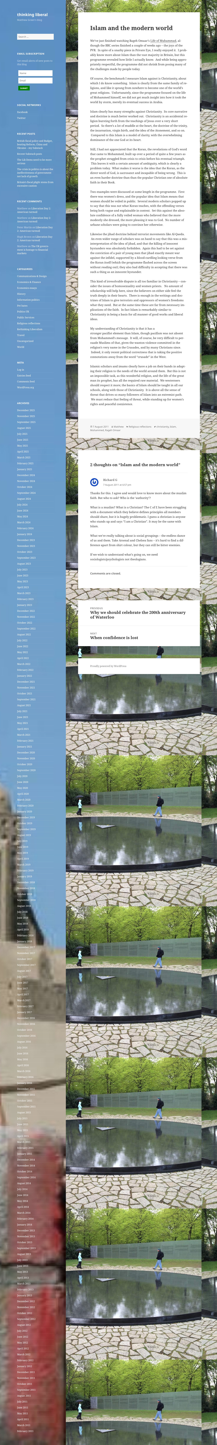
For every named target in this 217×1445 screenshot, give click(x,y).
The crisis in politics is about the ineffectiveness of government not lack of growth (35, 173)
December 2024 (26, 475)
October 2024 (24, 487)
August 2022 (24, 634)
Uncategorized (25, 341)
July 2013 (22, 1260)
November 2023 (26, 546)
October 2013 (24, 1242)
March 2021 (23, 734)
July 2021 (22, 711)
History (21, 293)
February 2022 (25, 670)
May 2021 (22, 723)
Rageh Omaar (113, 430)
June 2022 (22, 646)
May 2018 (22, 923)
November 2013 (26, 1236)
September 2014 (26, 1177)
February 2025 (25, 463)
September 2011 (26, 1389)
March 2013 (23, 1283)
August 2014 (24, 1183)
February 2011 (25, 1431)
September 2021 (26, 699)
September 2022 (26, 628)
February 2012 (25, 1360)
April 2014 (23, 1207)
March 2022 (23, 664)
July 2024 (22, 504)
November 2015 (26, 1094)
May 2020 (22, 788)
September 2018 (26, 900)
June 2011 (22, 1407)
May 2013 (22, 1271)
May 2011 (22, 1413)
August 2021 (24, 705)
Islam (173, 426)
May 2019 (22, 852)
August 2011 (24, 1395)
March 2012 (23, 1354)
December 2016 (26, 1018)
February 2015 (25, 1148)
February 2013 (25, 1289)
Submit (24, 88)
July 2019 (22, 841)
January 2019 (24, 876)
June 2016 (22, 1053)
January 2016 (24, 1083)
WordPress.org (25, 387)
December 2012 (26, 1301)
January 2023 (24, 605)
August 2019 (24, 835)
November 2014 (26, 1165)
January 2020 (24, 811)
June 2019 (22, 847)
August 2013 (24, 1254)
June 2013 (22, 1266)
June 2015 (22, 1124)
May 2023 (22, 581)
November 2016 (26, 1024)
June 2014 (22, 1195)
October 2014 (24, 1171)
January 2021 (24, 746)
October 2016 (24, 1029)
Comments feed (26, 381)
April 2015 (23, 1136)
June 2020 (22, 782)
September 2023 (26, 557)
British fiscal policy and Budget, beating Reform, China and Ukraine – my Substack (35, 144)
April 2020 (23, 793)
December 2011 (26, 1372)
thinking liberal (32, 14)
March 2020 (23, 799)
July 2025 (22, 433)
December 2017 (26, 947)
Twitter (21, 118)
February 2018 (25, 935)
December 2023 (26, 540)
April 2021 (23, 729)
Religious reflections (28, 323)
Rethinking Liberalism (29, 329)
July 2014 (22, 1189)
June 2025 (22, 439)
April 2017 (23, 994)
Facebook (22, 112)
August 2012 (24, 1325)
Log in (20, 369)
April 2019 (23, 858)
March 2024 (23, 522)
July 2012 (22, 1330)
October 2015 (24, 1100)
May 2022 (22, 652)
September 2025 (26, 422)
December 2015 (26, 1088)
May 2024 (22, 516)
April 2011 (23, 1419)
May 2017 (22, 988)
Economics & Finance (29, 282)
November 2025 (26, 416)
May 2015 (22, 1130)
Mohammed (97, 430)
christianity (162, 426)
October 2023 (24, 552)
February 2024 (25, 528)
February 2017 (25, 1006)
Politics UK (23, 311)
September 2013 (26, 1248)
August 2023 (24, 563)
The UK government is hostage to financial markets (33, 250)
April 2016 (23, 1065)
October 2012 (24, 1313)
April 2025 (23, 451)
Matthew (119, 426)
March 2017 (23, 1000)
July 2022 (22, 640)
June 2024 (22, 510)
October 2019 (24, 823)
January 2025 (24, 469)
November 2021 (26, 687)
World (20, 347)
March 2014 (23, 1212)
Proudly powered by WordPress (108, 666)
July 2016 (22, 1047)
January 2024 (24, 534)
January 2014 (24, 1224)
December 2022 (26, 611)
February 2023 (25, 599)
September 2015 (26, 1106)
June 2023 (22, 575)
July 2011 (22, 1401)
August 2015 (24, 1112)
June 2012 (22, 1336)
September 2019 (26, 829)
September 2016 (26, 1035)
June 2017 (22, 982)
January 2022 (24, 675)
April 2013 (23, 1277)
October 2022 (24, 622)
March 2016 (23, 1071)
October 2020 (24, 764)
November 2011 (26, 1378)
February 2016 (25, 1077)
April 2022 (23, 658)
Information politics (28, 299)
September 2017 (26, 965)
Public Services (25, 317)
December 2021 (26, 681)
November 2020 (26, 758)
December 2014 (26, 1159)
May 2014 (22, 1201)
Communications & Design (32, 276)
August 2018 (24, 906)
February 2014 (25, 1218)
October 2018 (24, 894)
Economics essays (27, 288)
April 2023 (23, 587)
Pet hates (22, 305)
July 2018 (22, 911)
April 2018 (23, 929)
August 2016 (24, 1041)
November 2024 (26, 481)
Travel (21, 335)
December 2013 (26, 1230)
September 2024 (26, 493)
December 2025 (26, 410)
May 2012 (22, 1342)
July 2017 (22, 976)
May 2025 (22, 445)
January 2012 (24, 1366)
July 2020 (22, 776)
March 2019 (23, 864)
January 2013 (24, 1295)
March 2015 (23, 1142)
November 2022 (26, 616)
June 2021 (22, 717)
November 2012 (26, 1307)
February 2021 (25, 740)
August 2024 (24, 498)
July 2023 (22, 569)
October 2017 (24, 959)
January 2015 (24, 1153)
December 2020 (26, 752)
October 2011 (24, 1384)
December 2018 (26, 882)
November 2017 (26, 953)
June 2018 (22, 917)
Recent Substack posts (29, 153)
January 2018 (24, 941)
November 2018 (26, 888)
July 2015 (22, 1118)
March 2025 (23, 457)
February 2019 (25, 870)
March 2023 (23, 593)
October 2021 (24, 693)
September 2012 (26, 1319)
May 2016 (22, 1059)
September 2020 (26, 770)
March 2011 (23, 1425)
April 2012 (23, 1348)
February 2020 (25, 805)
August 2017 (24, 970)
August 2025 (24, 428)
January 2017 (24, 1012)
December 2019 (26, 817)
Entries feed (24, 375)
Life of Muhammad (163, 41)
